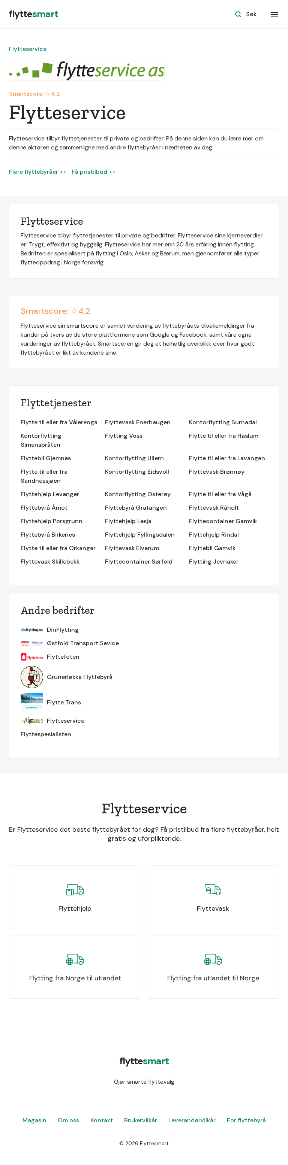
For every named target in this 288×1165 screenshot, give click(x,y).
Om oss (68, 1120)
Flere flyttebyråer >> (37, 172)
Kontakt (101, 1120)
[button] (274, 14)
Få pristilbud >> (94, 172)
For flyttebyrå (246, 1120)
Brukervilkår (140, 1120)
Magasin (34, 1120)
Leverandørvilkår (192, 1120)
